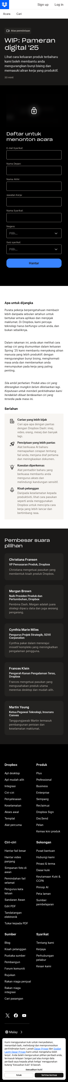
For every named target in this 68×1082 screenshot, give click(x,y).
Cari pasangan (14, 998)
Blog (7, 942)
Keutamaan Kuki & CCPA (48, 878)
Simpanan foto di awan (16, 870)
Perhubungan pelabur (45, 957)
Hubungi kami (45, 857)
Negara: (10, 226)
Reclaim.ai (42, 805)
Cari (19, 13)
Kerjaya (41, 949)
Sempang (42, 799)
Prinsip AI (42, 887)
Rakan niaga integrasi (13, 990)
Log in (59, 4)
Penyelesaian (13, 799)
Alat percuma (13, 824)
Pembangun (12, 962)
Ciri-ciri (9, 792)
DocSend (42, 818)
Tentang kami (45, 942)
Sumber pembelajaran (45, 902)
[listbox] (34, 249)
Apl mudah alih (14, 779)
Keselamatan (13, 805)
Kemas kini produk (48, 831)
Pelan (39, 824)
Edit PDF (10, 906)
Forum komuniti (15, 968)
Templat (10, 818)
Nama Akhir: (13, 179)
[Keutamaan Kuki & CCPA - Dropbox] (34, 1059)
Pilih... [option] (13, 233)
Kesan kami (43, 966)
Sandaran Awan (15, 899)
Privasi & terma (45, 863)
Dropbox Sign (45, 812)
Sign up (43, 4)
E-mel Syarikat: (14, 148)
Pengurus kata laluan (14, 891)
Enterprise (42, 792)
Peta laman (43, 893)
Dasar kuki (43, 870)
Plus (39, 773)
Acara (6, 13)
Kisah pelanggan (15, 949)
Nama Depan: (13, 163)
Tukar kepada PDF (16, 923)
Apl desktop (12, 773)
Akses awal (12, 812)
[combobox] (34, 233)
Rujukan (10, 975)
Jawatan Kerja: (14, 195)
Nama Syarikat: (14, 210)
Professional (44, 779)
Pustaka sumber (15, 955)
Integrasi (10, 786)
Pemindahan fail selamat (15, 880)
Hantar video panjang (13, 859)
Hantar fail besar (15, 850)
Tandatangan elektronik (13, 914)
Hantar (34, 263)
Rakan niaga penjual (18, 981)
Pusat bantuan (45, 850)
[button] (14, 1032)
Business (42, 786)
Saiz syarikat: (13, 242)
